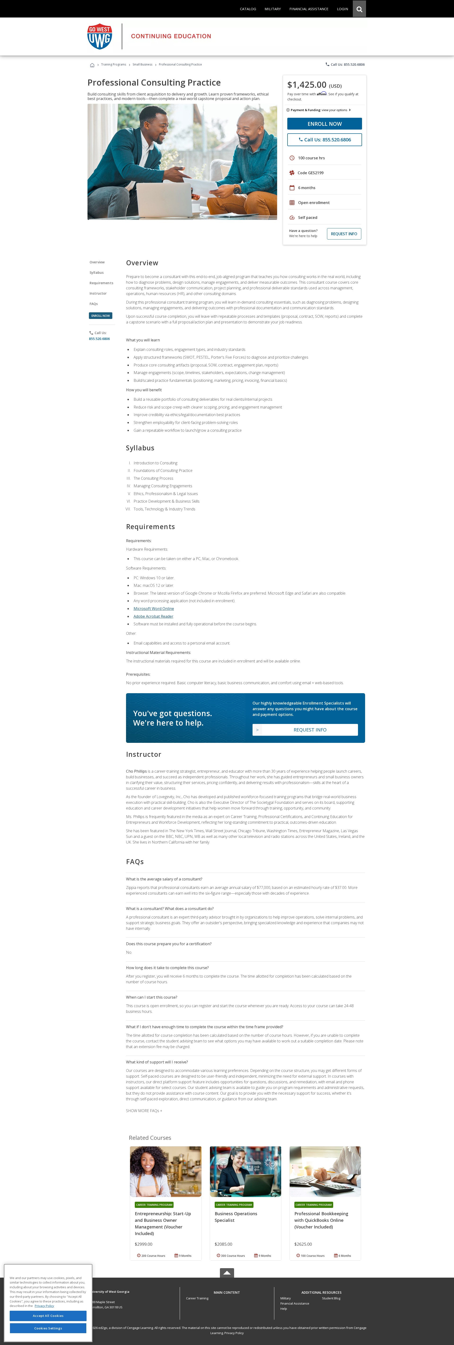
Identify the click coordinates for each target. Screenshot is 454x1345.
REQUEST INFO (344, 233)
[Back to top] (227, 1291)
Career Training (197, 1298)
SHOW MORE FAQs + (144, 1110)
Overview (97, 262)
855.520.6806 (99, 338)
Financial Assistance (294, 1303)
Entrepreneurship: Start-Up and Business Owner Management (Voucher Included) (163, 1223)
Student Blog (331, 1298)
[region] (48, 1303)
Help (283, 1308)
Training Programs (113, 64)
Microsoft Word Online (154, 608)
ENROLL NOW (325, 123)
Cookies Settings (48, 1328)
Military (285, 1298)
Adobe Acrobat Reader (153, 616)
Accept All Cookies (48, 1316)
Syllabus (97, 272)
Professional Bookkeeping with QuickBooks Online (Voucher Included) (321, 1220)
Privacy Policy (234, 1333)
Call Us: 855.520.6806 (345, 64)
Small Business (142, 64)
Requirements (101, 283)
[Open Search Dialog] (359, 8)
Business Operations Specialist (236, 1217)
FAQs (94, 303)
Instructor (98, 293)
